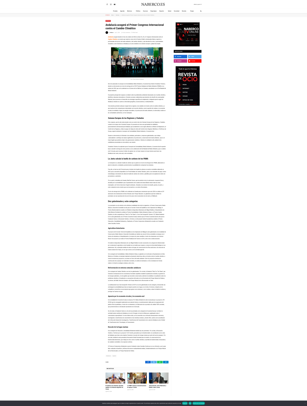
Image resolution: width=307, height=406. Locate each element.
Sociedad (176, 11)
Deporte (161, 11)
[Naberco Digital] (153, 4)
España (114, 355)
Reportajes (154, 11)
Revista (184, 11)
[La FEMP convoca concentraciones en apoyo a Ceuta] (137, 378)
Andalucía (108, 355)
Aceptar (185, 403)
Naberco (112, 32)
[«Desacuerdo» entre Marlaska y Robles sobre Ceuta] (159, 378)
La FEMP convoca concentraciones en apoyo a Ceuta (136, 386)
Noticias (129, 11)
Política (138, 11)
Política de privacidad (198, 403)
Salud (169, 11)
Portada (115, 11)
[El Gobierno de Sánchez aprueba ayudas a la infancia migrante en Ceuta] (115, 378)
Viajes (192, 11)
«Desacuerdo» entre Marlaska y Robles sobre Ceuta (157, 386)
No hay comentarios (126, 32)
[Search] (200, 11)
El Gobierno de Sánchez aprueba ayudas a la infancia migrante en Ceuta (114, 387)
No (190, 403)
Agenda (122, 11)
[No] (305, 403)
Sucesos (145, 11)
